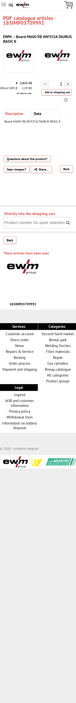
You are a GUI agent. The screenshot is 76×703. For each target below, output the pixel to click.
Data (37, 113)
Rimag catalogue (58, 369)
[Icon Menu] (4, 4)
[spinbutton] (53, 84)
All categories (58, 375)
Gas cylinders (57, 363)
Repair (58, 357)
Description (14, 113)
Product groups (58, 380)
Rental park (58, 339)
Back (66, 169)
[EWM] (22, 6)
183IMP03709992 (22, 304)
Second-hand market (58, 333)
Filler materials (58, 351)
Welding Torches (58, 345)
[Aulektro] (55, 461)
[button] (67, 84)
